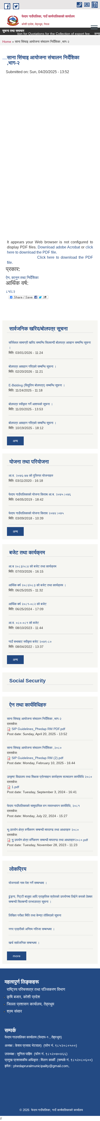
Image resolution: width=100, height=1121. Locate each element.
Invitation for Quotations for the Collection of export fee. (46, 34)
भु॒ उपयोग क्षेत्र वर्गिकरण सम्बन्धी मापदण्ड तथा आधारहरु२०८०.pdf (50, 840)
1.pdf (15, 787)
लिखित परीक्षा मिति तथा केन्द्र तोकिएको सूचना (35, 915)
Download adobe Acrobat (59, 247)
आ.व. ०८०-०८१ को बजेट (24, 623)
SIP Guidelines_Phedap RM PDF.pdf (38, 729)
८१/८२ (10, 291)
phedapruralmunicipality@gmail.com (40, 1066)
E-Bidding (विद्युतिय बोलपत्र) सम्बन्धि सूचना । (37, 385)
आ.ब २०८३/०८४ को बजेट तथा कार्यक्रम (32, 566)
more (16, 956)
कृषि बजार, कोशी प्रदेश (23, 997)
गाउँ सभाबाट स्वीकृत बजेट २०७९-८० (30, 641)
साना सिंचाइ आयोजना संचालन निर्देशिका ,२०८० (34, 748)
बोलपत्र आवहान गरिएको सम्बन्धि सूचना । (32, 366)
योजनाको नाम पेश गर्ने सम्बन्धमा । (28, 883)
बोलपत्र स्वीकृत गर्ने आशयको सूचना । (31, 404)
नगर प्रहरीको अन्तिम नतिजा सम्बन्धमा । (32, 929)
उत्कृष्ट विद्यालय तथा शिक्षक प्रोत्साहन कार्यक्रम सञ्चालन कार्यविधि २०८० (49, 777)
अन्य (15, 441)
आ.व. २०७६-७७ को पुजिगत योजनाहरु (31, 475)
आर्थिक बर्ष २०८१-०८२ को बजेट (28, 604)
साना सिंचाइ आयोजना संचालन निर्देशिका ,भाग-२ (34, 718)
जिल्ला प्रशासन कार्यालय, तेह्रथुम (30, 1004)
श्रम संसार (14, 1011)
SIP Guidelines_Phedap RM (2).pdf (37, 758)
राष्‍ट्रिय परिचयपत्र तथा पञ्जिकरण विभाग (36, 989)
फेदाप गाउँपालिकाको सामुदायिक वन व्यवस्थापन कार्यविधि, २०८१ (43, 806)
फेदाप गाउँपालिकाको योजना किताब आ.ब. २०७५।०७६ (40, 494)
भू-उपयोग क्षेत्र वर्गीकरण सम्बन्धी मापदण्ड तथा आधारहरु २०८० (43, 829)
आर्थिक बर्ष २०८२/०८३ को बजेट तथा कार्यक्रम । (37, 585)
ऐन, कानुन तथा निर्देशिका (22, 278)
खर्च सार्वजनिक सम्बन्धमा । (24, 943)
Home (6, 41)
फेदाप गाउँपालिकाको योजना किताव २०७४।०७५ (36, 513)
